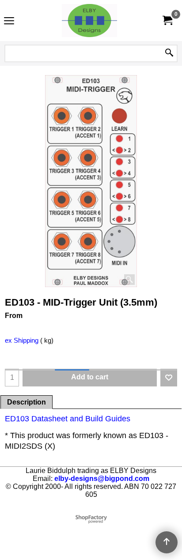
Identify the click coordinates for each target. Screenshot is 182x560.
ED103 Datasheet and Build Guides (67, 418)
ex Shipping (21, 340)
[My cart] (167, 20)
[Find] (169, 53)
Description (26, 402)
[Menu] (9, 21)
